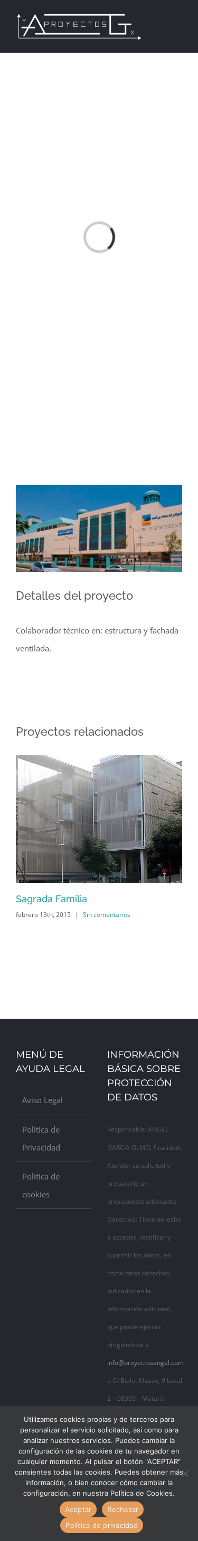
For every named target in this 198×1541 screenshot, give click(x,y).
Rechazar (122, 1509)
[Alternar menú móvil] (178, 17)
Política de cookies (41, 1185)
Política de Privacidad (41, 1138)
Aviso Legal (42, 1100)
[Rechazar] (185, 1473)
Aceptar (78, 1509)
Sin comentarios (106, 914)
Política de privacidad (101, 1525)
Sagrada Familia (51, 898)
